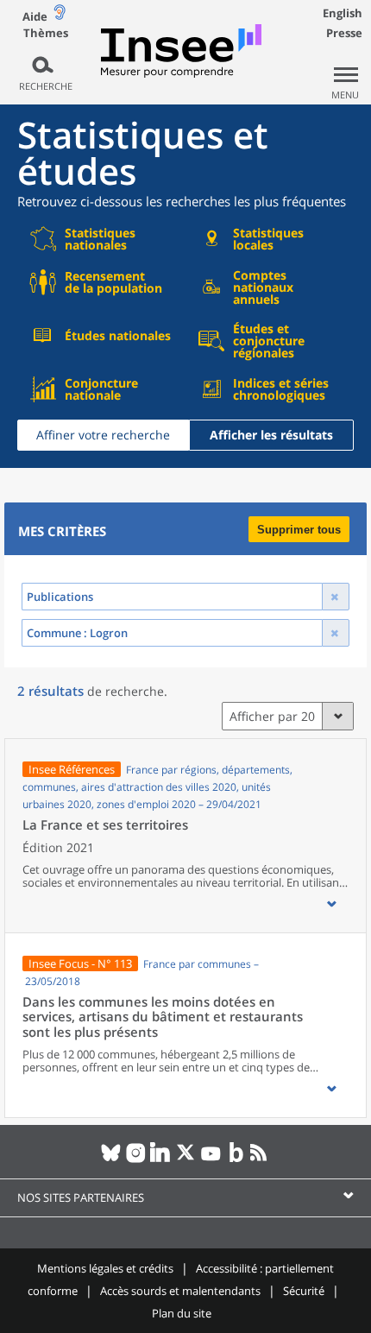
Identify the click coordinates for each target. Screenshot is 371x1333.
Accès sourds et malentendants (180, 1290)
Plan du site (181, 1313)
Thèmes (45, 33)
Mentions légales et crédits (105, 1268)
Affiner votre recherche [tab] (103, 434)
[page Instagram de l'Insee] (136, 1159)
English (342, 13)
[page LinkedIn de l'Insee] (161, 1159)
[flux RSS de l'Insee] (261, 1159)
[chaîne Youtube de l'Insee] (211, 1159)
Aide (34, 16)
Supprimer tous (299, 529)
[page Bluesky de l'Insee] (111, 1159)
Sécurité (303, 1290)
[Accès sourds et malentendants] (59, 16)
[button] (331, 904)
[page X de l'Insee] (186, 1159)
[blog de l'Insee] (236, 1159)
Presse (344, 33)
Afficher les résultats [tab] (271, 434)
